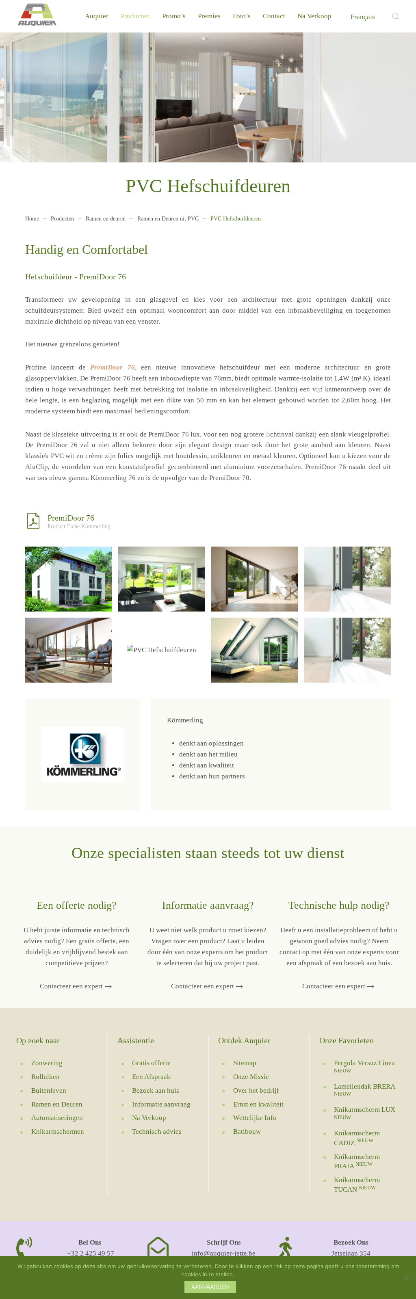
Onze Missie (251, 1077)
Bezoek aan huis (155, 1090)
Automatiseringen (57, 1118)
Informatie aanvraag (161, 1104)
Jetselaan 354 (351, 1253)
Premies (209, 16)
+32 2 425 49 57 (89, 1253)
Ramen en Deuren (56, 1104)
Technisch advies (157, 1131)
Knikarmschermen (57, 1131)
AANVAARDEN (210, 1286)
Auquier (96, 16)
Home (32, 219)
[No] (406, 1277)
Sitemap (244, 1063)
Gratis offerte (151, 1063)
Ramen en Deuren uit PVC (168, 219)
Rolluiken (45, 1077)
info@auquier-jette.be (224, 1253)
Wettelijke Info (255, 1118)
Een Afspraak (151, 1077)
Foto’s (242, 16)
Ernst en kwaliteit (258, 1104)
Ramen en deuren (106, 219)
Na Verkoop (314, 16)
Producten (135, 16)
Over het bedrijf (256, 1090)
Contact (274, 16)
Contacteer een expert (71, 986)
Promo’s (174, 16)
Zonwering (47, 1063)
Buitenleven (48, 1090)
